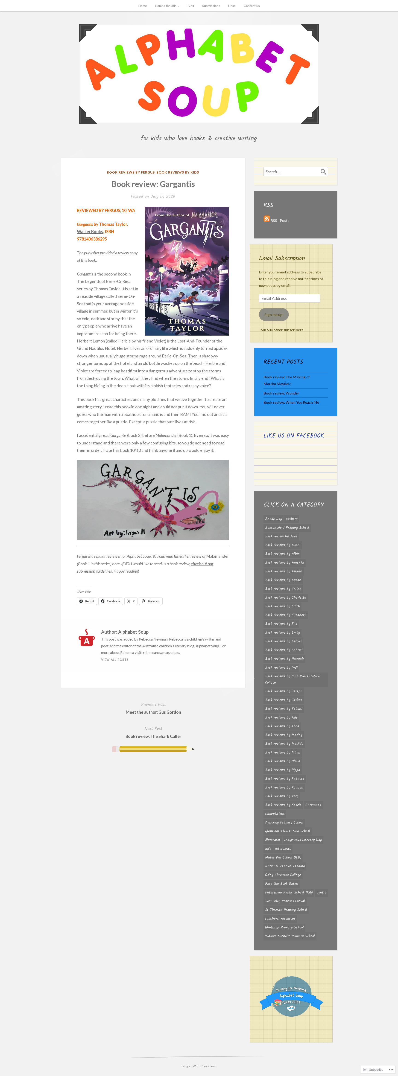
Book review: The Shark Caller (153, 732)
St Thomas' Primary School (286, 910)
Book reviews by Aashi (282, 545)
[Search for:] (295, 171)
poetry (321, 892)
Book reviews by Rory (281, 796)
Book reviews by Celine (283, 589)
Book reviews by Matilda (284, 744)
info (268, 849)
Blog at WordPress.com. (199, 1066)
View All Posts (115, 659)
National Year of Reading (285, 866)
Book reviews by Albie (282, 554)
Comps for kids (165, 6)
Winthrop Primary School (284, 927)
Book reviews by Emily (282, 632)
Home (142, 6)
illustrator (272, 840)
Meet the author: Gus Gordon (153, 708)
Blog (191, 6)
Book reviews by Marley (283, 735)
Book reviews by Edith (282, 606)
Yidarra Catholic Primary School (290, 936)
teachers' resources (280, 919)
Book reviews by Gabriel (284, 650)
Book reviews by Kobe (282, 726)
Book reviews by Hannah (284, 659)
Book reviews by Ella (281, 624)
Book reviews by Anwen (283, 571)
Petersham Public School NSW (289, 892)
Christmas (313, 805)
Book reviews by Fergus (131, 172)
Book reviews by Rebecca (284, 779)
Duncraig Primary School (284, 822)
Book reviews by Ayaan (283, 580)
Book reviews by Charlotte (285, 597)
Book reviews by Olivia (282, 761)
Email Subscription (282, 258)
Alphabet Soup (133, 632)
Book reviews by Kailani (283, 709)
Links (232, 6)
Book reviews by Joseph (283, 691)
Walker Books (90, 231)
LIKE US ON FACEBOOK (293, 436)
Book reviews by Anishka (284, 563)
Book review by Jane (281, 536)
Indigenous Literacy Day (303, 840)
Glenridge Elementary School (287, 831)
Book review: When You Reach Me (291, 402)
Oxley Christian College (283, 875)
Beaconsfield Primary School (287, 528)
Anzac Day (273, 519)
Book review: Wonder (281, 393)
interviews (283, 849)
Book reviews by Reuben (284, 787)
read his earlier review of (186, 556)
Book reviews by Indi (281, 667)
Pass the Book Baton (281, 884)
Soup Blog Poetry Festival (285, 901)
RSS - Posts (280, 220)
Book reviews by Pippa (282, 770)
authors (292, 519)
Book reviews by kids (177, 172)
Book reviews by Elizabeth (286, 615)
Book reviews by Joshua (283, 700)
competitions (275, 814)
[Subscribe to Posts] (266, 220)
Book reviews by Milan (282, 752)
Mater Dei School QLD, (283, 857)
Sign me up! (274, 314)
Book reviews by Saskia (283, 805)
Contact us (252, 6)
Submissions (211, 6)
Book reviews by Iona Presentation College (292, 679)
